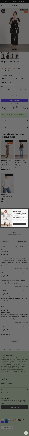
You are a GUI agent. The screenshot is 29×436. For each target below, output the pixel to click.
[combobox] (19, 218)
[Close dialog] (27, 209)
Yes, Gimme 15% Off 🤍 (20, 224)
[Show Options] (25, 218)
